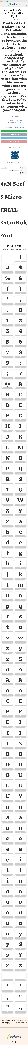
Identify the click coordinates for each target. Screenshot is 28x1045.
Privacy (9, 1030)
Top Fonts (22, 1032)
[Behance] (12, 1042)
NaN (16, 19)
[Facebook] (15, 1042)
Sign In (2, 1)
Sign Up (8, 1)
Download (15, 131)
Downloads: (13, 122)
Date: (11, 120)
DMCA (14, 1030)
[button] (26, 5)
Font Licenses (21, 1030)
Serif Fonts (15, 154)
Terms (4, 1030)
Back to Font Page (14, 141)
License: (10, 127)
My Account (16, 1)
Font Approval (7, 1032)
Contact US (15, 1032)
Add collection (14, 138)
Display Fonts (14, 151)
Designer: (13, 125)
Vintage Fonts (14, 157)
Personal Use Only (19, 127)
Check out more (15, 134)
